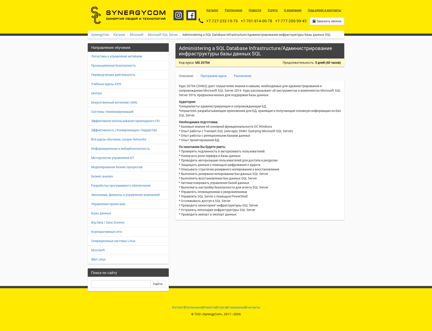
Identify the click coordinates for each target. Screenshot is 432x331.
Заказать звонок (328, 21)
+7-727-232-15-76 (222, 20)
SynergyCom (100, 34)
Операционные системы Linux (113, 241)
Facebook (191, 15)
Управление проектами (108, 204)
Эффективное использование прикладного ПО (125, 121)
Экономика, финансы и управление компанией (125, 195)
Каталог (119, 34)
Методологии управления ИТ (112, 158)
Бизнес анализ (102, 176)
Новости (209, 307)
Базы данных (101, 213)
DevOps (96, 93)
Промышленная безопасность (113, 65)
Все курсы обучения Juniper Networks (118, 139)
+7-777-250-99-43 (291, 20)
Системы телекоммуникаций (112, 111)
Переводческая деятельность (113, 75)
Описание (186, 76)
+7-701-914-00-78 (256, 20)
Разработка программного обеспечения (121, 185)
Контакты (252, 307)
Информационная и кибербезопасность (120, 148)
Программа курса (213, 76)
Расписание (242, 76)
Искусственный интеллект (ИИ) (114, 102)
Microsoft (137, 34)
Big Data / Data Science (107, 222)
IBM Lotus (98, 259)
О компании (236, 307)
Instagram (178, 15)
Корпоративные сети (106, 231)
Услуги (221, 307)
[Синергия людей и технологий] (128, 15)
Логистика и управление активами (116, 56)
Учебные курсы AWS (106, 84)
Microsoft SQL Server (163, 34)
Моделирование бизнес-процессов (116, 167)
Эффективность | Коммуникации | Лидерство (124, 130)
